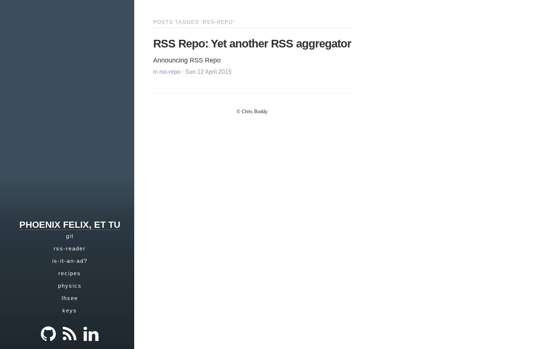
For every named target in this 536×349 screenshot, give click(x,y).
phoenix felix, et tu (69, 224)
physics (70, 286)
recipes (69, 273)
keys (69, 310)
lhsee (70, 298)
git (70, 236)
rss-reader (70, 248)
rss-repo (169, 72)
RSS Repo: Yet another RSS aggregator (252, 43)
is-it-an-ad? (70, 261)
